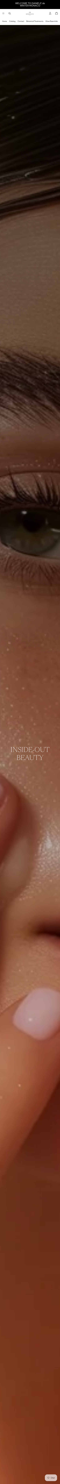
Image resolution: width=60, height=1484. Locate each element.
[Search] (9, 13)
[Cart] (56, 13)
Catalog (12, 21)
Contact (21, 21)
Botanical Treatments (34, 21)
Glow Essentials (51, 21)
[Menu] (3, 13)
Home (4, 21)
